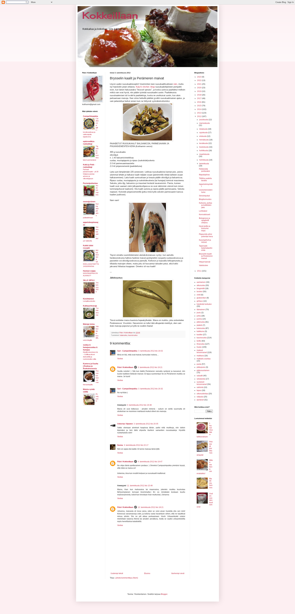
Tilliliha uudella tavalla (205, 179)
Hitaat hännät (204, 262)
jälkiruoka (201, 322)
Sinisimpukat (204, 196)
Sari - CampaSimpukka (127, 351)
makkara (200, 356)
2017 (199, 98)
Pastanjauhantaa (90, 183)
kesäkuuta (203, 143)
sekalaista (201, 379)
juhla (199, 316)
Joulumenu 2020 (97, 287)
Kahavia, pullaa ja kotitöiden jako (205, 205)
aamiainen (201, 282)
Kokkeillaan (110, 15)
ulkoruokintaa (202, 394)
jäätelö (199, 325)
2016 (199, 102)
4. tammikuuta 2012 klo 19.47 (150, 462)
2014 (199, 109)
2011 (199, 271)
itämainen (201, 309)
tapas (199, 390)
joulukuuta (203, 120)
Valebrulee (203, 265)
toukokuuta (204, 147)
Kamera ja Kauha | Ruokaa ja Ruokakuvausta (90, 366)
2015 (199, 106)
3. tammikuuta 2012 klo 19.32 (150, 389)
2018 (199, 95)
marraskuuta (204, 123)
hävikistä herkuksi (204, 304)
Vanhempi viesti (177, 573)
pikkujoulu (201, 367)
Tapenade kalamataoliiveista (205, 248)
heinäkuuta (204, 140)
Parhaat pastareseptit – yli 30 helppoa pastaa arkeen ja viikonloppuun (90, 174)
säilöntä (200, 387)
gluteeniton (201, 298)
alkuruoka (201, 285)
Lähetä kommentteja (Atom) (126, 578)
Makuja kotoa (89, 324)
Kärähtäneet (88, 299)
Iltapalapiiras (204, 175)
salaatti (200, 376)
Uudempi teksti (117, 573)
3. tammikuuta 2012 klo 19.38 (139, 405)
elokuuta (203, 136)
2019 (199, 91)
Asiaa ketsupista (97, 190)
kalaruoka (123, 335)
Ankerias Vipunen (125, 424)
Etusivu (147, 573)
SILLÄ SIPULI (88, 280)
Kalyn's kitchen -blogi (145, 87)
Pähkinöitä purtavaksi (204, 170)
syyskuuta (203, 132)
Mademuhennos (210, 483)
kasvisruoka (132, 335)
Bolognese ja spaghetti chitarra (204, 220)
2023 (199, 77)
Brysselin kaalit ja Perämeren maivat (206, 256)
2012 (199, 116)
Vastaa (120, 359)
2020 (199, 88)
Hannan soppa (89, 271)
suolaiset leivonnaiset (202, 383)
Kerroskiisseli (204, 214)
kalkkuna (200, 331)
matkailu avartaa (203, 359)
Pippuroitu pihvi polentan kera (206, 235)
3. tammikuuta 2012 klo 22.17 (136, 445)
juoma (199, 319)
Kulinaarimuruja (90, 306)
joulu (199, 313)
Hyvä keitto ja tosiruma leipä (204, 228)
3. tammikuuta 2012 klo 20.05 (146, 424)
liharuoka (201, 344)
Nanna (120, 445)
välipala (200, 397)
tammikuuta (204, 164)
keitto (199, 341)
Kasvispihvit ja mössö (205, 241)
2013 (199, 113)
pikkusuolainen (203, 370)
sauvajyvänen (89, 202)
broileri (200, 291)
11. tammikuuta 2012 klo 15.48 (140, 486)
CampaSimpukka (90, 116)
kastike (200, 335)
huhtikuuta (203, 150)
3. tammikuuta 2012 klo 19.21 (150, 367)
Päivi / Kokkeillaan (125, 367)
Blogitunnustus (205, 199)
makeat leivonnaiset (202, 351)
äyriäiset (200, 400)
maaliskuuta (204, 154)
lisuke (199, 347)
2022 (199, 80)
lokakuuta (203, 129)
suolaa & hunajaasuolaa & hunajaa (90, 347)
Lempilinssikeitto (89, 301)
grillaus (200, 301)
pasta (199, 364)
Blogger (164, 594)
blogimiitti (201, 288)
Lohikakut (203, 211)
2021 (199, 84)
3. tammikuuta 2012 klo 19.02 (150, 351)
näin (175, 84)
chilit (199, 295)
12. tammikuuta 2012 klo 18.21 (150, 507)
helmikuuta (204, 160)
